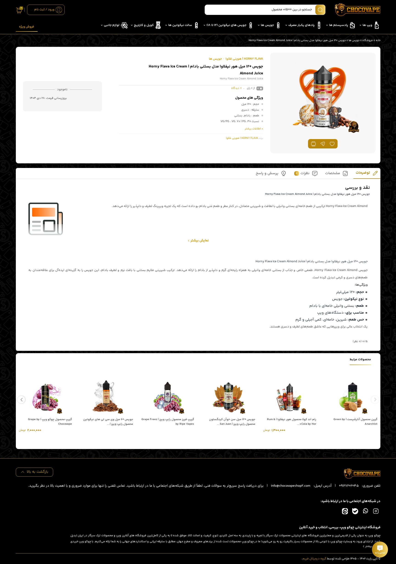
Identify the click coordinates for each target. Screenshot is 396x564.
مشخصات (332, 173)
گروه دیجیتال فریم (314, 558)
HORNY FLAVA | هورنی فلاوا (244, 58)
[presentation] (375, 400)
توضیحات (363, 173)
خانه (378, 40)
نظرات (303, 173)
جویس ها (354, 40)
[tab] (366, 174)
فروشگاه (367, 40)
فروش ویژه (26, 26)
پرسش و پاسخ (267, 173)
